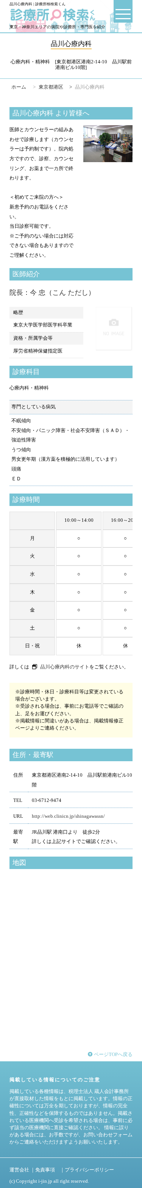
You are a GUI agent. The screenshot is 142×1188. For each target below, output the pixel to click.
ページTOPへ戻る (113, 1054)
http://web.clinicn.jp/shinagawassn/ (68, 816)
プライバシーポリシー (89, 1170)
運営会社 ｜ (22, 1170)
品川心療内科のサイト (64, 667)
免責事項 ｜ (50, 1170)
